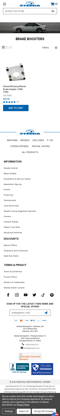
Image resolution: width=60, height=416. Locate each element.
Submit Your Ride (12, 227)
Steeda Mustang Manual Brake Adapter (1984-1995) (14, 89)
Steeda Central (11, 168)
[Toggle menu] (8, 4)
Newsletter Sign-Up (13, 184)
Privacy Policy (10, 277)
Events (7, 190)
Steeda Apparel (19, 146)
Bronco (25, 140)
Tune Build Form (11, 206)
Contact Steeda (11, 222)
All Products (30, 152)
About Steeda (10, 174)
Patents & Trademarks (14, 282)
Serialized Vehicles (13, 233)
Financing (8, 195)
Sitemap (46, 382)
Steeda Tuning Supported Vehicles (20, 211)
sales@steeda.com (31, 348)
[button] (3, 48)
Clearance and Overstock (16, 251)
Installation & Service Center (17, 179)
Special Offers (41, 146)
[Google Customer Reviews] (30, 356)
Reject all (23, 411)
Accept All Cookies (44, 411)
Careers (7, 216)
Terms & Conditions (13, 272)
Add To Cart (15, 108)
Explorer (38, 140)
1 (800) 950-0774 (31, 345)
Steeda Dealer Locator (14, 288)
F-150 (50, 140)
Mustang (12, 140)
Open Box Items (11, 256)
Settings (9, 411)
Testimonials (10, 200)
